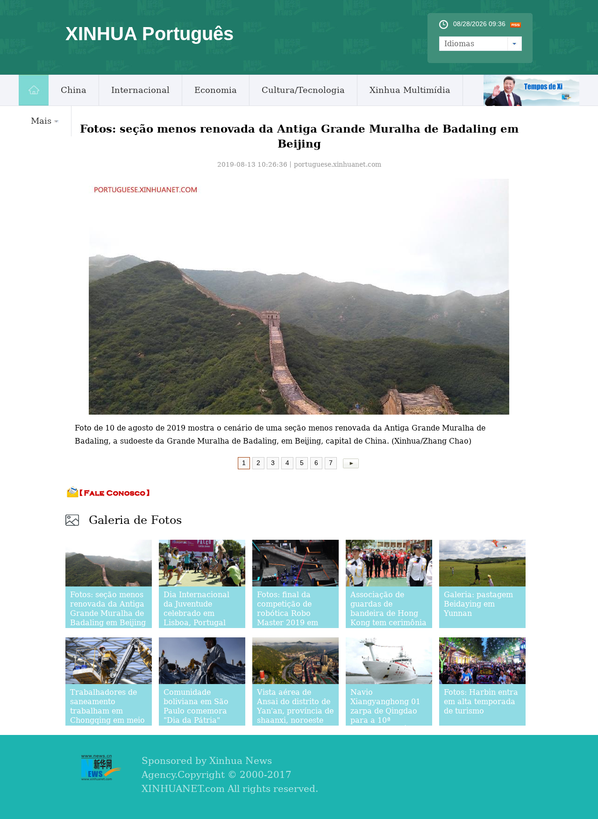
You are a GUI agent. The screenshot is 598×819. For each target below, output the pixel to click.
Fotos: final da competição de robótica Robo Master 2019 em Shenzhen (287, 613)
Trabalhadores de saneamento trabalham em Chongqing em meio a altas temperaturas (107, 715)
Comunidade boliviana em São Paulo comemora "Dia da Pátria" (196, 706)
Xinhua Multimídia (410, 90)
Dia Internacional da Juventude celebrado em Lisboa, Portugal (196, 608)
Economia (215, 90)
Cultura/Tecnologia (303, 90)
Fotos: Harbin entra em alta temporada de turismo (481, 701)
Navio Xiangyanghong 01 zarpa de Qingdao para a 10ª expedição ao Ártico (388, 711)
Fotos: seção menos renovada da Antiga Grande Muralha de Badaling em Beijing (108, 608)
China (73, 90)
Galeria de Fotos (135, 520)
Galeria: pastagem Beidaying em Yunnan (478, 604)
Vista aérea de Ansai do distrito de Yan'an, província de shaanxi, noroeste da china (295, 711)
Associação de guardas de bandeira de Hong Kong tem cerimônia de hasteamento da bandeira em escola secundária (388, 622)
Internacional (140, 90)
